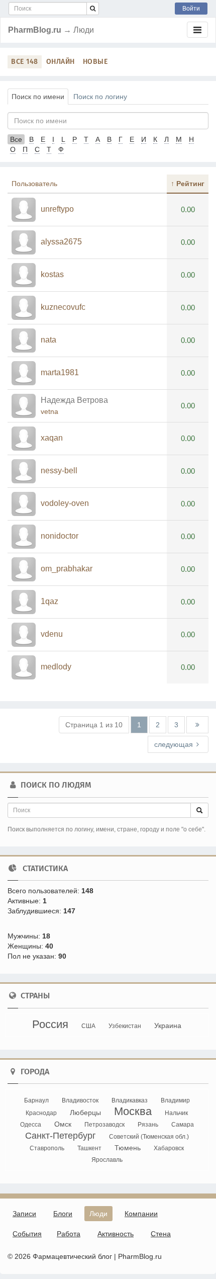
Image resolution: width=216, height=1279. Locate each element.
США (88, 1026)
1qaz (49, 601)
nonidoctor (59, 536)
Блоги (62, 1214)
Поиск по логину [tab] (100, 97)
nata (48, 339)
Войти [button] (191, 8)
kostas (52, 274)
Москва (133, 1111)
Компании (141, 1214)
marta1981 (60, 372)
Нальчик (176, 1113)
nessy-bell (59, 470)
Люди (98, 1214)
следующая (173, 744)
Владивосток (80, 1100)
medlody (56, 666)
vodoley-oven (65, 503)
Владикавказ (130, 1100)
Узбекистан (125, 1026)
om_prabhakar (66, 568)
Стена (161, 1234)
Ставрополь (47, 1148)
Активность (115, 1234)
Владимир (175, 1100)
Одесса (30, 1124)
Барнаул (36, 1100)
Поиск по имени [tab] (38, 97)
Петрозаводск (104, 1124)
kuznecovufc (63, 307)
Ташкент (89, 1148)
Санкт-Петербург (60, 1136)
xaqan (52, 438)
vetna (49, 411)
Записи (24, 1214)
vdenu (52, 634)
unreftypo (57, 209)
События (27, 1234)
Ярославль (107, 1159)
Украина (167, 1025)
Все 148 (24, 61)
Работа (68, 1234)
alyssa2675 (61, 241)
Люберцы (85, 1113)
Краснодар (41, 1113)
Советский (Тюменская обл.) (149, 1136)
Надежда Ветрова (74, 400)
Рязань (148, 1124)
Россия (50, 1024)
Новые (95, 61)
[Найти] (92, 8)
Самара (182, 1124)
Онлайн (60, 61)
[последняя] (197, 724)
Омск (62, 1124)
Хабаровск (169, 1148)
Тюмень (128, 1148)
